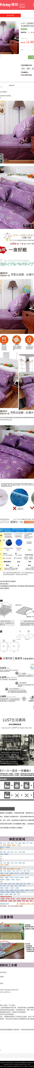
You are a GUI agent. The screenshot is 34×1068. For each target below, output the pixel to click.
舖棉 (28, 68)
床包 (23, 68)
